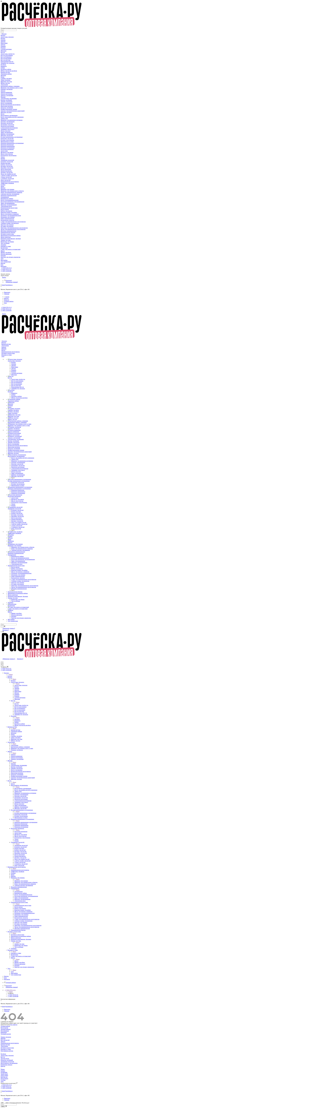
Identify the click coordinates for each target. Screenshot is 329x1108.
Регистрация (4, 1027)
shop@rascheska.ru (7, 285)
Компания (4, 1032)
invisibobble (4, 1072)
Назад (11, 674)
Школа (16, 961)
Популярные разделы (7, 1051)
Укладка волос (5, 1058)
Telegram (6, 294)
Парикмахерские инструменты (20, 870)
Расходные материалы (20, 831)
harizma (3, 1071)
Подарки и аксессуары (17, 934)
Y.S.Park (3, 1080)
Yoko (2, 1081)
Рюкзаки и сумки (16, 953)
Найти (2, 1106)
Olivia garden (4, 1075)
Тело (12, 971)
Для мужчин (14, 745)
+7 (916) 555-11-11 (6, 268)
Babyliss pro (4, 1077)
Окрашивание (18, 891)
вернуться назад (5, 1024)
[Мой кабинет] (1, 660)
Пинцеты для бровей (7, 1060)
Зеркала (13, 754)
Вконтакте (7, 292)
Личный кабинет (6, 1029)
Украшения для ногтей (21, 845)
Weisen (3, 1069)
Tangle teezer (4, 1074)
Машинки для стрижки (21, 881)
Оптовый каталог (6, 1034)
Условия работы (5, 1026)
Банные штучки (15, 730)
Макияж (13, 763)
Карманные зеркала (6, 1064)
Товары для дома (19, 944)
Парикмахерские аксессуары (22, 905)
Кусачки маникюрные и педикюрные (25, 813)
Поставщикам (5, 1031)
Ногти (13, 784)
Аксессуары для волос (20, 685)
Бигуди (16, 703)
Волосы (13, 680)
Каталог (10, 676)
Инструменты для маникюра (22, 788)
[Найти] (2, 32)
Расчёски (17, 719)
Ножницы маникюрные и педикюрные (25, 822)
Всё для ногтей (5, 1040)
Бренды (3, 1066)
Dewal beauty (4, 1078)
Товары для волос (6, 1037)
